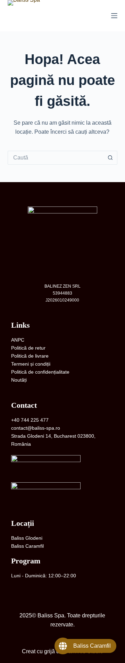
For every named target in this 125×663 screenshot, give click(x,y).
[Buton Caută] (110, 158)
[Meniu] (114, 16)
